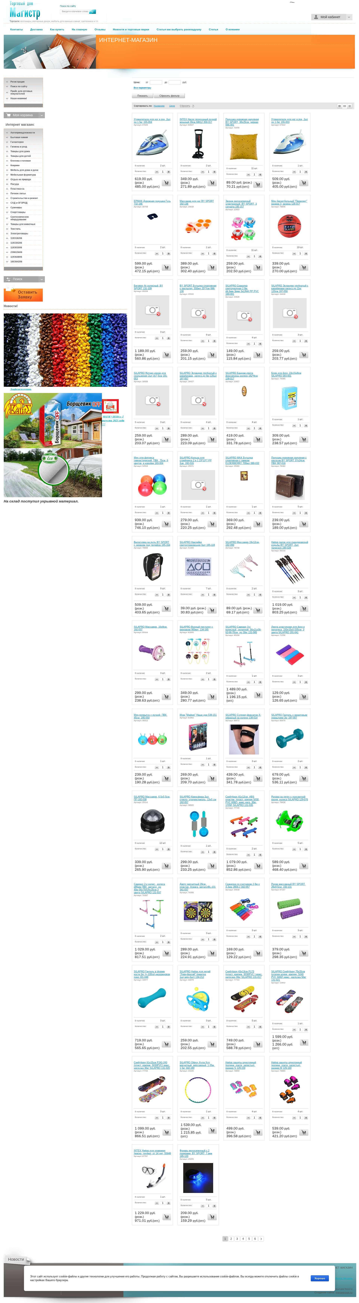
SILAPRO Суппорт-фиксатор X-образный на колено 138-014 (243, 716)
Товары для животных (22, 224)
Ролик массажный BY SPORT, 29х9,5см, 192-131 (288, 885)
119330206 (16, 243)
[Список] (339, 105)
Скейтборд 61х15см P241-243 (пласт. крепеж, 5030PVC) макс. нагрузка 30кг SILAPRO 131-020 (152, 1065)
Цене (172, 106)
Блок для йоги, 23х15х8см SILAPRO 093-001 (286, 374)
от (147, 82)
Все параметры (142, 87)
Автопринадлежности (22, 132)
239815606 (16, 252)
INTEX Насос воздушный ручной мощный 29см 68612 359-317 (198, 121)
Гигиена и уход (18, 146)
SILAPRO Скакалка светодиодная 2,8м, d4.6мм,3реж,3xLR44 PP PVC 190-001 (242, 289)
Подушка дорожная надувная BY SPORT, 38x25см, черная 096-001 (242, 122)
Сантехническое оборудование (19, 218)
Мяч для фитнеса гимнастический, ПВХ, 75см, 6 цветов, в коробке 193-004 (151, 460)
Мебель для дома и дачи (24, 170)
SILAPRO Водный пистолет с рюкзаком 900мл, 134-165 (196, 628)
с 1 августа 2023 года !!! (113, 420)
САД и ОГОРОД (18, 203)
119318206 (16, 238)
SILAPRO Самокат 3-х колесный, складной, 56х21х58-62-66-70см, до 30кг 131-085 (243, 629)
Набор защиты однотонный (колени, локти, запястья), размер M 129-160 (286, 1065)
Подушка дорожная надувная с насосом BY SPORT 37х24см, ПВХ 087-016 (289, 460)
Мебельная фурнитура (23, 174)
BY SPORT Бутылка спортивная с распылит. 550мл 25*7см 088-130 (198, 288)
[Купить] (166, 183)
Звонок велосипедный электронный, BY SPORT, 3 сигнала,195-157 (241, 204)
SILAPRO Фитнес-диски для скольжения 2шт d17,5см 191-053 (151, 376)
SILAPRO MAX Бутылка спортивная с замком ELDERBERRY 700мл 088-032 (242, 460)
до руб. (176, 82)
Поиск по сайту (18, 86)
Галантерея (17, 142)
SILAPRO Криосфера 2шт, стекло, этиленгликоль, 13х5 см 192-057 (198, 799)
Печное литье (18, 193)
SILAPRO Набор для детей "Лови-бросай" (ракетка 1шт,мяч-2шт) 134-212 (195, 974)
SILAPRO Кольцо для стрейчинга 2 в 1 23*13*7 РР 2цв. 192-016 (196, 460)
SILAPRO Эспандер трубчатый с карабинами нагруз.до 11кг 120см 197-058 (289, 288)
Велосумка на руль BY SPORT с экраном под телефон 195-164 (152, 543)
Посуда (14, 184)
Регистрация (17, 81)
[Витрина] (344, 105)
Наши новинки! (18, 98)
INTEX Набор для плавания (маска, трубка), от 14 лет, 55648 (152, 1152)
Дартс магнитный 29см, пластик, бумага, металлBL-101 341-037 (198, 887)
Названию (159, 106)
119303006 (16, 247)
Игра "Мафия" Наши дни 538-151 (198, 715)
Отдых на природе (20, 179)
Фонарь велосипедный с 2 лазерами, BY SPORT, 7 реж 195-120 (196, 1153)
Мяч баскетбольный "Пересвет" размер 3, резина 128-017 (289, 202)
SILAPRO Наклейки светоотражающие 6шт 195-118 (197, 543)
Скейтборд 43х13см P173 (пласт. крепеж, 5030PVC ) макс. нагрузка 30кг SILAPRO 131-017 (243, 974)
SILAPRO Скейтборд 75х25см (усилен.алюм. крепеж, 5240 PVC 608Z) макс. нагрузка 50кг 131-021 (288, 975)
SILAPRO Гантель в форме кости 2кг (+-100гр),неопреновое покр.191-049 (152, 974)
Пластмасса (17, 189)
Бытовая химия (19, 137)
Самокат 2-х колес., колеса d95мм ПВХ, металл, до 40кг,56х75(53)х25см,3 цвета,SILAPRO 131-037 (149, 888)
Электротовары (19, 233)
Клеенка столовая (20, 160)
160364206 (16, 261)
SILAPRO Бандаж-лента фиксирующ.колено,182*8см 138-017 (241, 376)
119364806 (16, 257)
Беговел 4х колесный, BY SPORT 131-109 (148, 287)
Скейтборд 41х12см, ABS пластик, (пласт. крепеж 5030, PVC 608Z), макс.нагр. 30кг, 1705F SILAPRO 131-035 (242, 801)
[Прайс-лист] (349, 105)
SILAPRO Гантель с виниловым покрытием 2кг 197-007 (289, 716)
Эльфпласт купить (20, 389)
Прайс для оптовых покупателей (21, 92)
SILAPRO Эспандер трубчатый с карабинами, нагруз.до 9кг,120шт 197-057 (198, 376)
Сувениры (16, 207)
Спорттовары (17, 212)
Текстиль (15, 229)
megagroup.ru (344, 1292)
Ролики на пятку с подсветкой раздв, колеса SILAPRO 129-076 (289, 798)
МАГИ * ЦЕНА (111, 416)
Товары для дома (20, 151)
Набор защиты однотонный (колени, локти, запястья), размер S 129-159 (240, 1065)
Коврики (14, 165)
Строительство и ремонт (24, 198)
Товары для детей (20, 156)
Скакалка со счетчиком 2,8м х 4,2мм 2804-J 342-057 (242, 885)
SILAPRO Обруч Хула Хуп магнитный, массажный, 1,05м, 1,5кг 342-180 (197, 1065)
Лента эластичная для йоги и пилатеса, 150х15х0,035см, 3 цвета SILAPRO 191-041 (288, 629)
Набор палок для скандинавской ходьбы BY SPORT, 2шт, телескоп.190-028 (289, 545)
